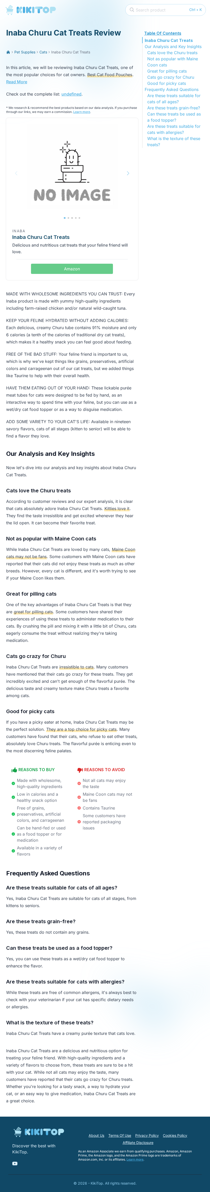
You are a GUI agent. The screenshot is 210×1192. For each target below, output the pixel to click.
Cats (43, 52)
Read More (16, 81)
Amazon (72, 268)
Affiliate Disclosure (138, 1142)
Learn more (81, 112)
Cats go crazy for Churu (170, 77)
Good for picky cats (166, 83)
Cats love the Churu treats (172, 52)
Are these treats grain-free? (173, 107)
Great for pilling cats (167, 71)
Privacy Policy (147, 1135)
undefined (71, 94)
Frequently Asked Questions (171, 89)
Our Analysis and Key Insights (173, 46)
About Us (96, 1135)
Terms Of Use (119, 1135)
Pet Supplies (24, 52)
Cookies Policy (175, 1135)
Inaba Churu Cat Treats (169, 40)
